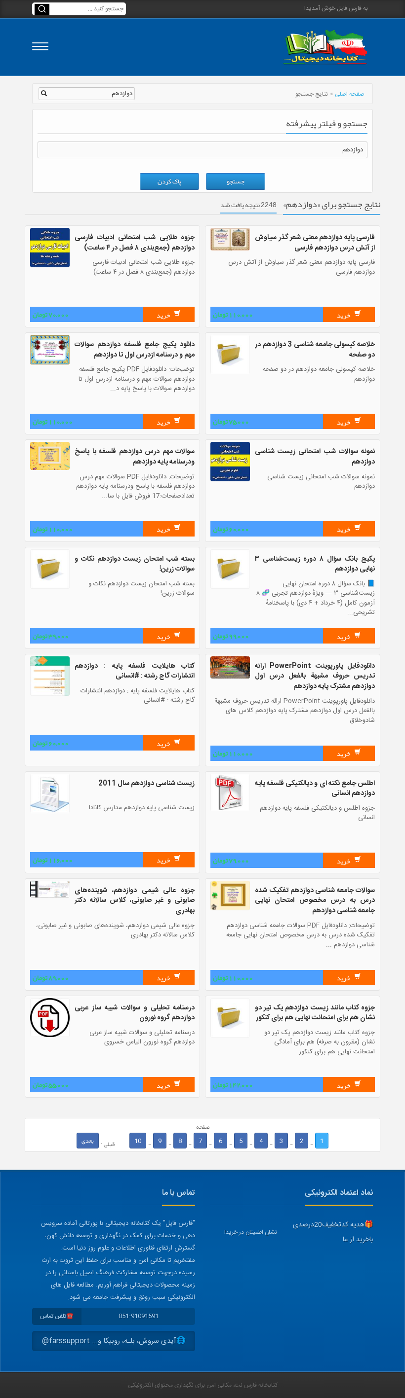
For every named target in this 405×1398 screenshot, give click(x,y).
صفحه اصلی (349, 94)
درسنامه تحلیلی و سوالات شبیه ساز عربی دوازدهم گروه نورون (135, 1013)
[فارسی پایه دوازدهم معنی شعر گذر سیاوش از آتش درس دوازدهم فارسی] (230, 249)
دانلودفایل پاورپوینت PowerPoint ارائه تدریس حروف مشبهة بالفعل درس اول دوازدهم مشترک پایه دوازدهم (315, 676)
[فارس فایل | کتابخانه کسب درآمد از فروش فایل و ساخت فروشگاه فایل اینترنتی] (325, 47)
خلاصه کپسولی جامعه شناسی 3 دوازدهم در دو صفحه (315, 350)
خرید (344, 315)
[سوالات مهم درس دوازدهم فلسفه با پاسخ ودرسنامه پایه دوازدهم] (50, 468)
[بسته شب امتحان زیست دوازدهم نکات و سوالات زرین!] (50, 587)
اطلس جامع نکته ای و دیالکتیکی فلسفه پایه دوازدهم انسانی (315, 789)
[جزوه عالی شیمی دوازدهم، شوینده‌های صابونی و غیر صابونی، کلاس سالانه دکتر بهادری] (50, 896)
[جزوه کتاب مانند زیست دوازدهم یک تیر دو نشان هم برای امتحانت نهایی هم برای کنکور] (230, 1036)
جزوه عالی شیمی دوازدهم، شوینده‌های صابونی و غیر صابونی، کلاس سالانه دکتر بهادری (135, 901)
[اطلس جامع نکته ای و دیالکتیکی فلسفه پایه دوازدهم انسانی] (230, 810)
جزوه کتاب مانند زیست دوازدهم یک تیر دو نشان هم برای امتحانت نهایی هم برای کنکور (315, 1013)
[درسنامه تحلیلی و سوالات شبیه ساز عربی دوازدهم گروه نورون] (50, 1035)
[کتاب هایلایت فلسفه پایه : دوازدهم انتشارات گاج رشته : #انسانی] (50, 694)
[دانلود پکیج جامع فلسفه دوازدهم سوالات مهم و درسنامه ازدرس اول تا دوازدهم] (50, 363)
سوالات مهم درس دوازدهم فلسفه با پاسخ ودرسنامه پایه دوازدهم (135, 457)
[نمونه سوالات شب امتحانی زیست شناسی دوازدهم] (230, 480)
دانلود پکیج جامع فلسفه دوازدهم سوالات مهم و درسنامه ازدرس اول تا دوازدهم (135, 350)
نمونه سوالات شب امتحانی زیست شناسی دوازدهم (315, 457)
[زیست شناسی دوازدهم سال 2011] (50, 812)
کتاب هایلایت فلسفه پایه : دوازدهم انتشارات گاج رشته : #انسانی (135, 671)
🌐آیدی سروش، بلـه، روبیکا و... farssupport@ (114, 1341)
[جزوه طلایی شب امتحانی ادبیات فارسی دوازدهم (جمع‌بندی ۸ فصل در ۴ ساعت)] (50, 266)
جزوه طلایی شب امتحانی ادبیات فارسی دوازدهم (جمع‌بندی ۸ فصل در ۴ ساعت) (135, 243)
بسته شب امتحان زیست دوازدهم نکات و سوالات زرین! (135, 564)
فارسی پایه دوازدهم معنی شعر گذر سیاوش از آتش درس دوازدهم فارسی (315, 243)
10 (137, 1141)
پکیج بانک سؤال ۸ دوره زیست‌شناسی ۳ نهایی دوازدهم (315, 564)
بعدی (87, 1141)
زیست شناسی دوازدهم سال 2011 (146, 783)
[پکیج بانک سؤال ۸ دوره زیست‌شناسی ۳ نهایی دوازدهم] (230, 587)
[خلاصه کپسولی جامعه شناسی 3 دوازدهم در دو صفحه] (230, 373)
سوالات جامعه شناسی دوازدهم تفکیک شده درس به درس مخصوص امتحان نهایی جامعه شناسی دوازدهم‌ (315, 901)
